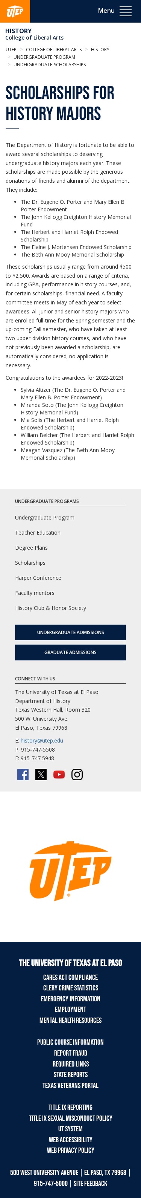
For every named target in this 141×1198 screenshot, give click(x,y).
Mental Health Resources (70, 1020)
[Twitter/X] (41, 774)
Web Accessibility (70, 1140)
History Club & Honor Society (50, 607)
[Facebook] (23, 774)
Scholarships (30, 562)
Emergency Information (70, 999)
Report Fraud (70, 1053)
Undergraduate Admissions (70, 632)
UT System (70, 1129)
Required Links (71, 1064)
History (18, 31)
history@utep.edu (42, 740)
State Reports (71, 1074)
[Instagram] (77, 774)
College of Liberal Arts (34, 37)
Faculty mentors (35, 592)
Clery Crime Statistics (70, 988)
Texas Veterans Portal (70, 1085)
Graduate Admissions (70, 652)
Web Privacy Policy (70, 1150)
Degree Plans (31, 547)
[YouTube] (59, 774)
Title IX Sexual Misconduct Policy (70, 1118)
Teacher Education (38, 532)
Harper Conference (38, 577)
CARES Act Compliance (70, 977)
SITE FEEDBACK (90, 1183)
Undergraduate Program (43, 57)
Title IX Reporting (70, 1107)
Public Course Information (70, 1042)
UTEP (11, 49)
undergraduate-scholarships (49, 64)
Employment (70, 1009)
